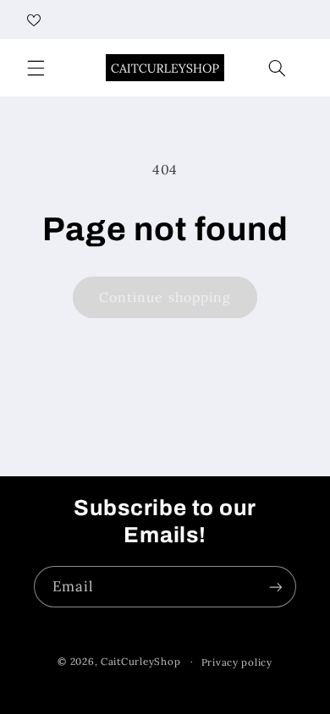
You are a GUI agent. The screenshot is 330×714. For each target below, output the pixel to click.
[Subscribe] (275, 586)
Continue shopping (165, 296)
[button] (35, 67)
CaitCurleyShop (140, 661)
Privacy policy (236, 662)
